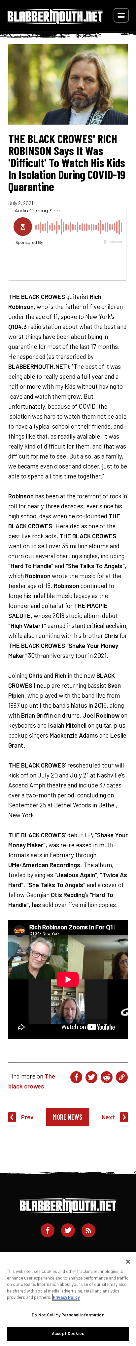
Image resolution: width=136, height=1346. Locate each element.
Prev (27, 1117)
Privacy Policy (66, 1297)
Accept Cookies (68, 1333)
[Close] (128, 1261)
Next (108, 1117)
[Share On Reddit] (107, 1077)
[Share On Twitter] (91, 1077)
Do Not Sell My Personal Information (68, 1314)
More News (68, 1116)
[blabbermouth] (55, 22)
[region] (68, 1299)
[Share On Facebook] (76, 1077)
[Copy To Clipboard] (122, 1077)
